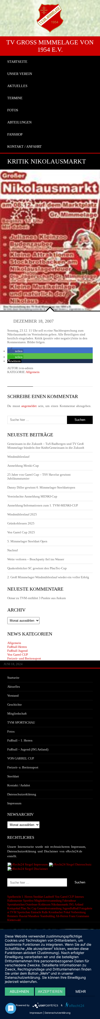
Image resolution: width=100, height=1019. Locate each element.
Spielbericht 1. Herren (20, 896)
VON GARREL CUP (20, 758)
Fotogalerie (85, 908)
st (8, 912)
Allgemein (33, 372)
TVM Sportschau (20, 912)
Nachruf (12, 550)
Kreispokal (13, 908)
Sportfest (28, 900)
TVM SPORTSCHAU (21, 722)
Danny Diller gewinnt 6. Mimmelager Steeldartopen (41, 487)
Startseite (13, 677)
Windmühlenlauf (18, 456)
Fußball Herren (17, 647)
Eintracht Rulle (39, 912)
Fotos (11, 731)
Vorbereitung (78, 912)
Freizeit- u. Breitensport (22, 767)
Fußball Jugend (17, 650)
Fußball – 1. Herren (20, 740)
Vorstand (13, 695)
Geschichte (14, 704)
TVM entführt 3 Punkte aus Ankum (43, 598)
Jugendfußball (70, 908)
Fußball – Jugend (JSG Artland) (27, 749)
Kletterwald (14, 920)
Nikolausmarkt (59, 904)
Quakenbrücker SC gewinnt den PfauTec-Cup (37, 568)
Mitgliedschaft (17, 713)
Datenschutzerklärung (21, 794)
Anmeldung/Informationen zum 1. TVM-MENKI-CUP (42, 505)
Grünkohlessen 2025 (20, 523)
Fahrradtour (69, 900)
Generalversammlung (49, 908)
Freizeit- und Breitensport (24, 658)
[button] (15, 351)
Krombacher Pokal (59, 912)
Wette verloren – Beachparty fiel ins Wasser (35, 559)
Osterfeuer (31, 904)
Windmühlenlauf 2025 (22, 514)
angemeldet (29, 406)
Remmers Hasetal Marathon (23, 916)
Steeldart (13, 776)
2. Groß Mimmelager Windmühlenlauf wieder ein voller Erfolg (48, 577)
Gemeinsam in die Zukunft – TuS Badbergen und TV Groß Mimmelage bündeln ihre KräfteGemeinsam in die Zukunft (45, 445)
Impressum (14, 803)
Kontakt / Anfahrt (18, 785)
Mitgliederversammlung (48, 900)
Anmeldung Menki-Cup (23, 465)
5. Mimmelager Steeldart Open (27, 541)
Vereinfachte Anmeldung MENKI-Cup (32, 496)
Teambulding (47, 916)
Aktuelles (13, 686)
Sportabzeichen (16, 904)
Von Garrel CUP (17, 654)
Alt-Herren (62, 916)
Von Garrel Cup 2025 (21, 532)
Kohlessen (44, 904)
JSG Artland (76, 904)
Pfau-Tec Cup (28, 908)
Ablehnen (19, 991)
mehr (80, 991)
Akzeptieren (50, 991)
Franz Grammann (79, 916)
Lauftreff (49, 896)
